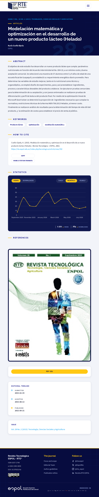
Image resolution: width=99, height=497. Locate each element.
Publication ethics (50, 473)
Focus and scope (50, 461)
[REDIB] (57, 490)
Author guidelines (50, 469)
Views (16, 180)
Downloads (28, 180)
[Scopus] (66, 490)
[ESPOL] (23, 489)
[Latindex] (55, 490)
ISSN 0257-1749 (14, 462)
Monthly (71, 180)
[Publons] (72, 490)
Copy (23, 156)
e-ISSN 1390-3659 (14, 466)
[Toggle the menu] (88, 6)
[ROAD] (78, 490)
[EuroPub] (48, 490)
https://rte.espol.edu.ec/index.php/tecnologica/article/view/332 (36, 149)
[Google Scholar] (63, 490)
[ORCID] (75, 490)
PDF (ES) (49, 371)
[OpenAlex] (83, 490)
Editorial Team (49, 465)
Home (10, 19)
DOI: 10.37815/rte (14, 469)
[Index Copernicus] (85, 490)
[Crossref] (69, 490)
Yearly (82, 180)
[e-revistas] (60, 490)
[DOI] (76, 490)
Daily (61, 180)
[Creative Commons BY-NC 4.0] (13, 475)
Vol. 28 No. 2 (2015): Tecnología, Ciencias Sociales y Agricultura (43, 19)
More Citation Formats (23, 161)
